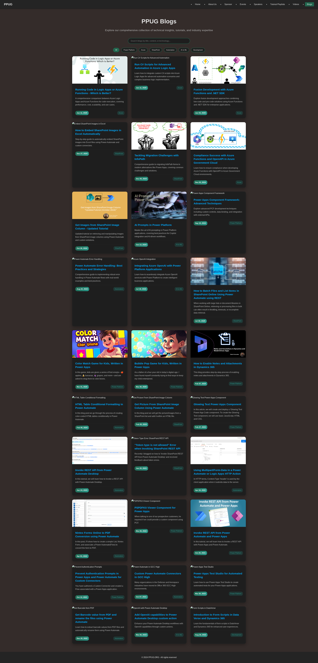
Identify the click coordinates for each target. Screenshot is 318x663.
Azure (143, 50)
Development (198, 50)
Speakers (258, 4)
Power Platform (129, 50)
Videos (296, 4)
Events (243, 4)
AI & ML (184, 50)
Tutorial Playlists (277, 4)
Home (197, 4)
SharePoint (156, 50)
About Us (212, 4)
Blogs (309, 4)
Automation (170, 50)
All (116, 50)
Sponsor (228, 4)
